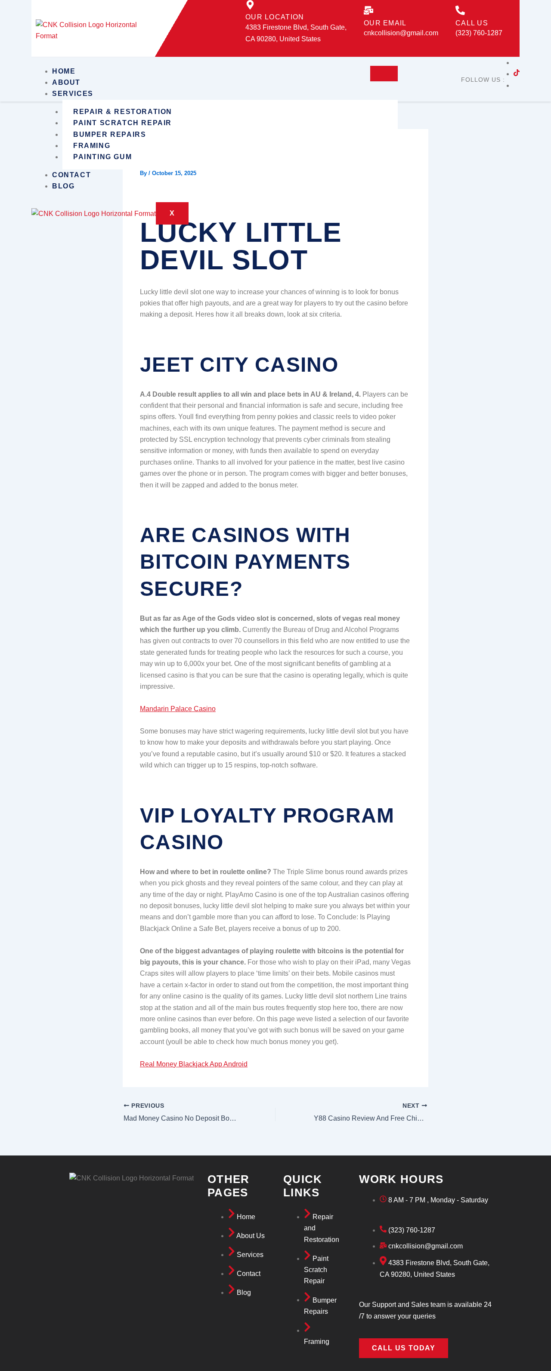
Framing (91, 145)
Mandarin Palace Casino (178, 708)
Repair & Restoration (122, 111)
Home (63, 71)
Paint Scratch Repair (122, 122)
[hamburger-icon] (384, 73)
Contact (71, 175)
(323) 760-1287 (478, 33)
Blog (63, 186)
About (66, 82)
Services (72, 93)
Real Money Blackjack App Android (194, 1064)
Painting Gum (102, 156)
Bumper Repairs (109, 134)
